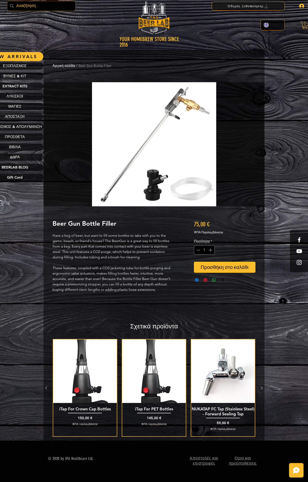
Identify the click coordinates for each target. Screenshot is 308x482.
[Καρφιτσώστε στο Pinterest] (205, 280)
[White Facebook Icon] (299, 239)
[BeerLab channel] (299, 251)
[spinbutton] (204, 250)
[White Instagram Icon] (299, 262)
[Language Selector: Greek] (272, 25)
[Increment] (211, 250)
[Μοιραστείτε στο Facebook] (197, 280)
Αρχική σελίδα (64, 66)
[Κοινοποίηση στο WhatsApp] (214, 280)
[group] (154, 388)
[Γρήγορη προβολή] (85, 371)
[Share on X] (222, 280)
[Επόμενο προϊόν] (261, 388)
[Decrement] (198, 250)
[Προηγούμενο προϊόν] (46, 388)
